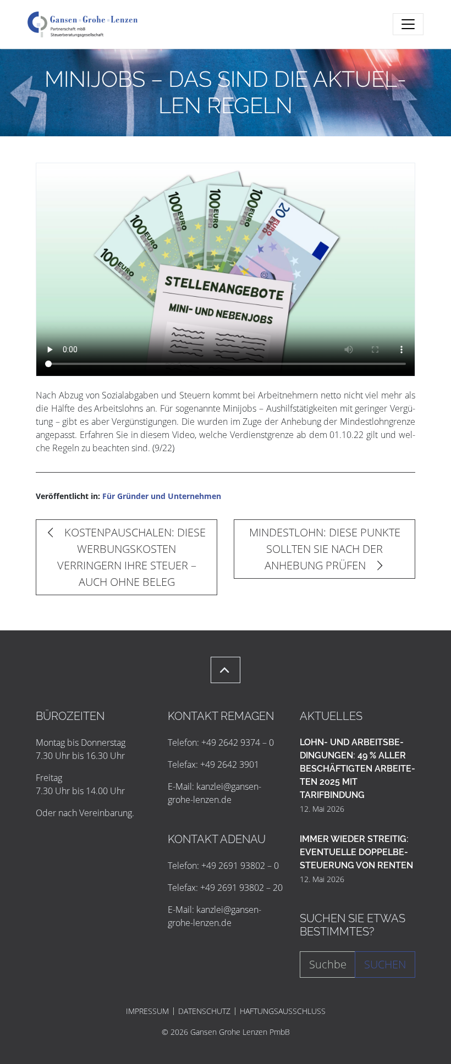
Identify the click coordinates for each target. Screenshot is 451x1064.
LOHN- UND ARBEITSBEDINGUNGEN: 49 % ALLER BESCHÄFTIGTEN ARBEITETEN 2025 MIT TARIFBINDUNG (357, 768)
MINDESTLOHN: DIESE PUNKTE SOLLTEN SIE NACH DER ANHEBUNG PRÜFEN (324, 549)
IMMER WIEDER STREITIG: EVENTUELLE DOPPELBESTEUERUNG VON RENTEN (356, 852)
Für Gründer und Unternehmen (161, 496)
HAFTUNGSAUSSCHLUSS (283, 1011)
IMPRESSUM (147, 1011)
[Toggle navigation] (408, 24)
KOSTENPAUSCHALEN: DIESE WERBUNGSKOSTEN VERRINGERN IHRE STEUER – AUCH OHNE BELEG (131, 557)
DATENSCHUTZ (204, 1011)
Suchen (385, 964)
